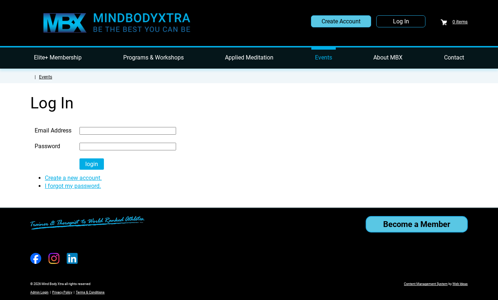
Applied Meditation (249, 57)
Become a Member (416, 224)
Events (323, 57)
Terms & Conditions (90, 292)
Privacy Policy (62, 292)
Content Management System (426, 284)
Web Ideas (460, 284)
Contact (454, 57)
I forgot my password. (73, 185)
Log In (401, 21)
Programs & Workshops (153, 57)
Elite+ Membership (58, 57)
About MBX (387, 57)
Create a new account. (73, 177)
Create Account (341, 21)
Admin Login (39, 292)
